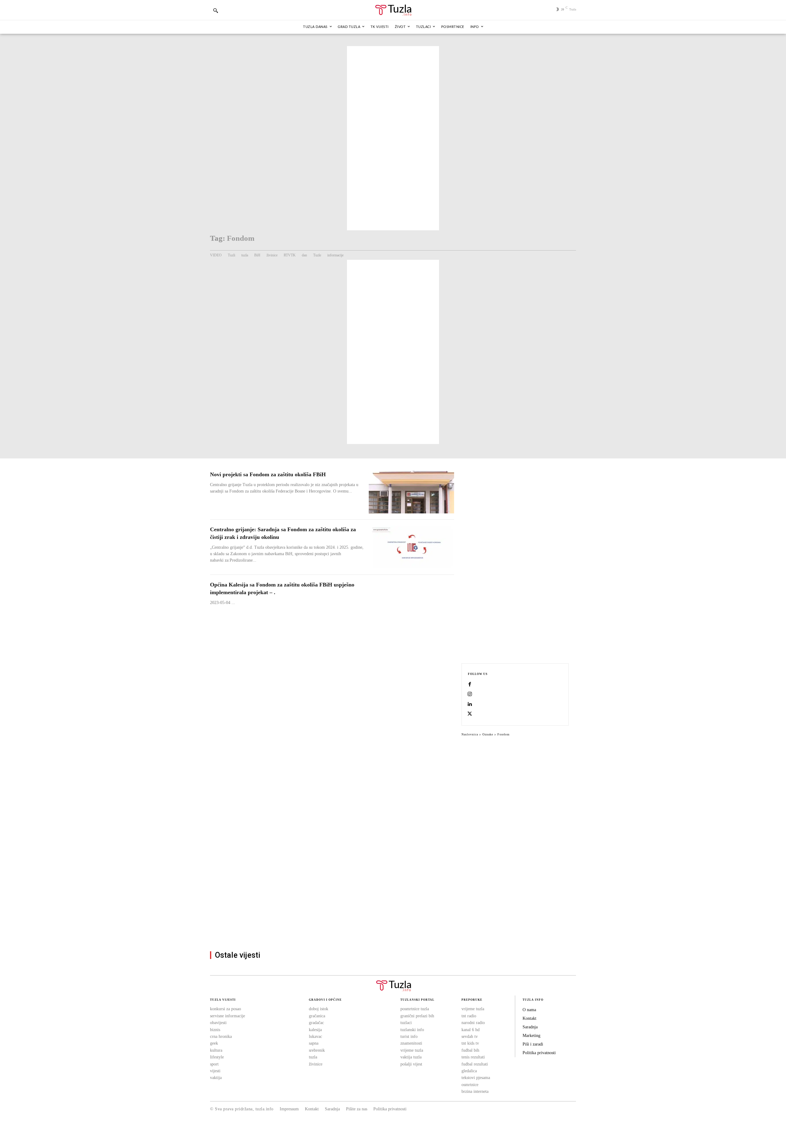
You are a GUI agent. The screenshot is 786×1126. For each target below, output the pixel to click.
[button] (215, 10)
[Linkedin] (470, 704)
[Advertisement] (393, 138)
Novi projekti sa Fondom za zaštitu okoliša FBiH (268, 474)
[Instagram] (470, 694)
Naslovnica (469, 734)
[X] (470, 714)
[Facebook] (470, 685)
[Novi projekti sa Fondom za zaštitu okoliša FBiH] (411, 492)
